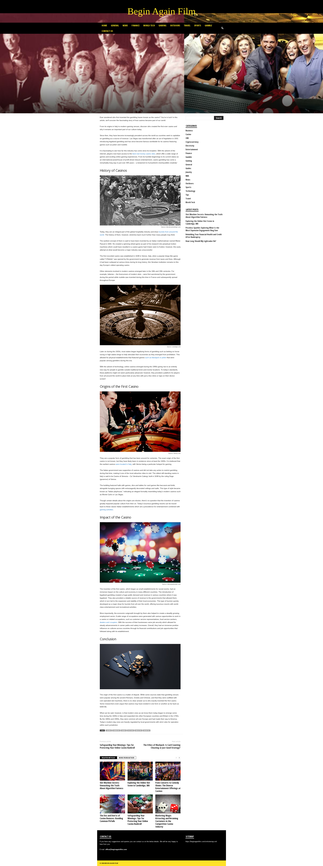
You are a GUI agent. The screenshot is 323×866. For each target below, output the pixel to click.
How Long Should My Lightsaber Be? (201, 241)
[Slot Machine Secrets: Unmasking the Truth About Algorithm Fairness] (112, 771)
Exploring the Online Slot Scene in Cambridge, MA (139, 784)
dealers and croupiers (108, 622)
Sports (197, 25)
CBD (187, 138)
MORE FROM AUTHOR (126, 757)
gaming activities (106, 510)
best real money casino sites (143, 154)
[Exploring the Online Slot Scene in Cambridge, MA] (140, 771)
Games (124, 730)
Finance (136, 25)
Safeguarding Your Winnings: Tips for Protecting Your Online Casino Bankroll (117, 746)
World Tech (149, 25)
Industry (138, 730)
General (115, 25)
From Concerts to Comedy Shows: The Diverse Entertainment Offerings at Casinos (168, 786)
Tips (187, 194)
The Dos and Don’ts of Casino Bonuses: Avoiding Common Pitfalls (111, 818)
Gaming (162, 25)
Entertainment (192, 149)
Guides (188, 168)
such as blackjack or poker (155, 358)
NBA (187, 175)
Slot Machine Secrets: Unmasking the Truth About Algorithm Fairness (111, 785)
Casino (103, 85)
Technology (190, 191)
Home (104, 25)
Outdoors (175, 25)
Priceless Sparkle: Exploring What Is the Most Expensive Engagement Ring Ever (202, 229)
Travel (187, 25)
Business (189, 130)
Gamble (208, 25)
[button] (222, 28)
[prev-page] (176, 757)
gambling (116, 730)
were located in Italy (123, 464)
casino (108, 730)
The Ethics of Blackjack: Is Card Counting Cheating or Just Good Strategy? (161, 746)
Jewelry (189, 172)
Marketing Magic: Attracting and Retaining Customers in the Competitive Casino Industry (166, 821)
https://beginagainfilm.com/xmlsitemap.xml (201, 841)
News (125, 25)
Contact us (107, 30)
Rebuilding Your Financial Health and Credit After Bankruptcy (204, 235)
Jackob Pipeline (107, 101)
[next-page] (179, 757)
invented (147, 730)
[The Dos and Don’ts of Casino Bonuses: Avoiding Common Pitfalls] (112, 803)
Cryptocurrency (192, 141)
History (130, 730)
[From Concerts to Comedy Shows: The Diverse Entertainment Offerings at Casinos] (168, 771)
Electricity (190, 145)
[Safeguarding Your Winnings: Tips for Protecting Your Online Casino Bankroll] (140, 803)
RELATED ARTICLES (108, 757)
